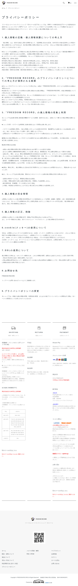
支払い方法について (8, 560)
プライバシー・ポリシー (27, 29)
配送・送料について (8, 554)
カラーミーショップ (34, 27)
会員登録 (54, 554)
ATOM (32, 554)
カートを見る (55, 560)
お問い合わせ (55, 563)
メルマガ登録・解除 (33, 551)
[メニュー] (75, 3)
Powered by (29, 582)
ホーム (3, 8)
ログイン (54, 557)
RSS (28, 554)
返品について (6, 557)
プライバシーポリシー (8, 567)
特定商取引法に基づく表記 (10, 563)
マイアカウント (56, 551)
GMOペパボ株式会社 (53, 24)
